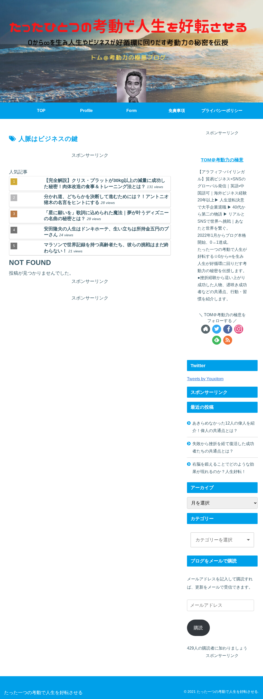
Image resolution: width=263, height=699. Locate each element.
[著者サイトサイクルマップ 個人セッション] (205, 329)
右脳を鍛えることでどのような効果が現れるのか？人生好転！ (223, 468)
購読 (198, 627)
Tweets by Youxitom (205, 378)
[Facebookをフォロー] (227, 329)
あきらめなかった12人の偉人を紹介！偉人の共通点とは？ (223, 427)
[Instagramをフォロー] (238, 329)
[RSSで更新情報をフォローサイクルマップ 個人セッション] (227, 340)
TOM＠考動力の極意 (222, 159)
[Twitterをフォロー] (216, 329)
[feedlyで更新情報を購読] (216, 340)
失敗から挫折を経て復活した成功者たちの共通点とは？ (223, 447)
